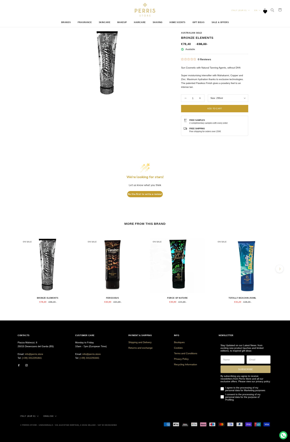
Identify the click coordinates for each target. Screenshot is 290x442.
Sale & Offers (220, 22)
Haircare (140, 22)
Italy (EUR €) (239, 10)
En (255, 10)
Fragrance (85, 22)
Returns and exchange (140, 347)
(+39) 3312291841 (32, 358)
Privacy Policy (181, 359)
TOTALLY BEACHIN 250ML (242, 298)
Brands (66, 22)
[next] (279, 269)
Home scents (177, 22)
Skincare (104, 22)
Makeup (122, 22)
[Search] (272, 10)
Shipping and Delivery (140, 342)
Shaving (157, 22)
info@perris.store (34, 354)
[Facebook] (19, 365)
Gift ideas (198, 22)
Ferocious (112, 298)
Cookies (178, 347)
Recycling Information (185, 364)
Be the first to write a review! (145, 194)
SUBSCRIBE (245, 369)
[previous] (10, 269)
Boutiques (179, 342)
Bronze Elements (47, 298)
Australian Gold (191, 33)
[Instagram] (26, 365)
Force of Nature (177, 298)
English (49, 416)
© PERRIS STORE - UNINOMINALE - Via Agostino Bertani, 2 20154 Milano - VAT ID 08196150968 (68, 425)
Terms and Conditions (185, 353)
